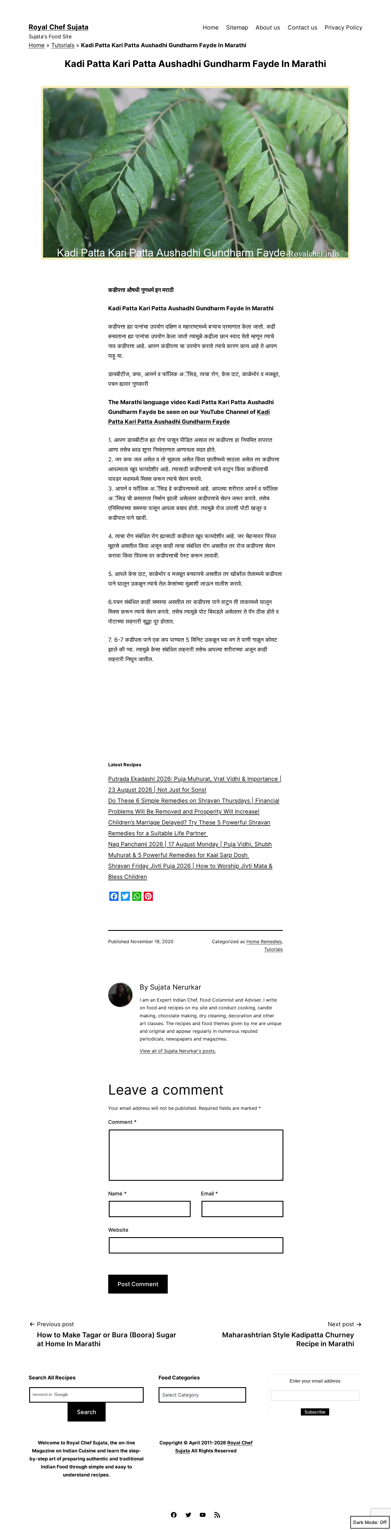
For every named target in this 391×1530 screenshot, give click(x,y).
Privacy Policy (343, 27)
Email (209, 1194)
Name (117, 1194)
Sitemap (237, 27)
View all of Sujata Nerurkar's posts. (178, 1051)
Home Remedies (264, 941)
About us (268, 27)
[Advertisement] (195, 713)
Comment (122, 1122)
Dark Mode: (365, 1522)
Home (211, 27)
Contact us (302, 27)
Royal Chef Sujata (58, 27)
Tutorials (62, 45)
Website (118, 1230)
